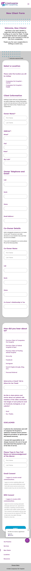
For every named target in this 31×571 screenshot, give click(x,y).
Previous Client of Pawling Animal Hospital (14, 351)
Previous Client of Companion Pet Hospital (15, 341)
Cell (5, 180)
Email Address (9, 216)
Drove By (9, 356)
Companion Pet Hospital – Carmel (14, 82)
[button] (27, 540)
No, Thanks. (9, 414)
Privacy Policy (15, 565)
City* (5, 143)
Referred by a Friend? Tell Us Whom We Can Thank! (13, 382)
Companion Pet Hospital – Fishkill (14, 86)
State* (6, 151)
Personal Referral (11, 372)
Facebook (9, 360)
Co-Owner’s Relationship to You (14, 302)
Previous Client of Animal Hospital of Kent (14, 346)
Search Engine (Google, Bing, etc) (15, 368)
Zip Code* (7, 159)
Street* (6, 134)
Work (5, 192)
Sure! (7, 411)
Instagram (9, 363)
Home (6, 204)
